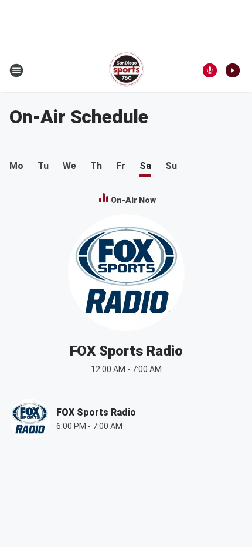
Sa (145, 165)
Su (171, 165)
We (69, 165)
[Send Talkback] (210, 70)
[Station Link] (126, 70)
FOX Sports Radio (126, 351)
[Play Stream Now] (233, 70)
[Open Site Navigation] (16, 70)
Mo (16, 165)
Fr (120, 165)
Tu (43, 165)
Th (96, 165)
